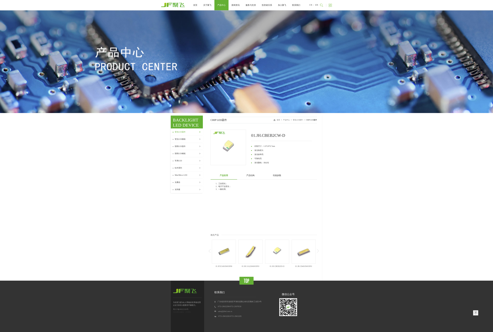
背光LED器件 (298, 120)
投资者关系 (267, 5)
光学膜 (177, 189)
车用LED (178, 161)
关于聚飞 (207, 5)
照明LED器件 (180, 146)
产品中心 (221, 5)
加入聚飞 (282, 5)
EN (316, 5)
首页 (195, 5)
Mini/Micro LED (181, 175)
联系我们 (296, 5)
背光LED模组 (180, 139)
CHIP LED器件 (311, 120)
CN (310, 5)
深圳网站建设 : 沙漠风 (182, 312)
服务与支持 (251, 5)
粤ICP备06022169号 (180, 309)
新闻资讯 (235, 5)
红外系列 (178, 168)
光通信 (177, 182)
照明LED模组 (180, 154)
